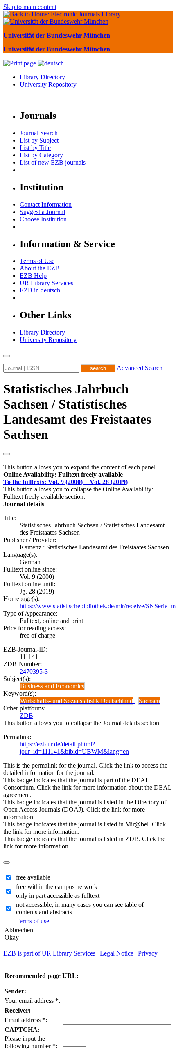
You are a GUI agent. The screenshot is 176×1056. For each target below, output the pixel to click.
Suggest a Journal (42, 211)
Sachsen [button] (149, 700)
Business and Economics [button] (52, 686)
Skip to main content (29, 6)
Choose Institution (43, 219)
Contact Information (46, 204)
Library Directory (42, 77)
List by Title (35, 147)
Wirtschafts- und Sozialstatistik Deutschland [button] (76, 700)
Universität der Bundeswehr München (56, 35)
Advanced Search (139, 367)
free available (33, 877)
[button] (63, 474)
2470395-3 (34, 671)
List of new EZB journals (53, 162)
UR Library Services (46, 282)
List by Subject (39, 140)
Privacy (148, 953)
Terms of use (32, 921)
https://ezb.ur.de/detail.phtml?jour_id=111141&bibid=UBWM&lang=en (74, 748)
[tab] (88, 474)
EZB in (40, 290)
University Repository (48, 84)
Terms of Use (37, 260)
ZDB (26, 715)
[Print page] (20, 63)
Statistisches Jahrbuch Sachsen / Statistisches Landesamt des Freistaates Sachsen (77, 412)
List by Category (41, 155)
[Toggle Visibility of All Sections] (6, 454)
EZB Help (33, 275)
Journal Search (39, 132)
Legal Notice (116, 953)
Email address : (26, 1019)
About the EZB (40, 268)
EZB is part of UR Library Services (49, 953)
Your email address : (32, 1000)
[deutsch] (51, 63)
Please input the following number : (31, 1042)
